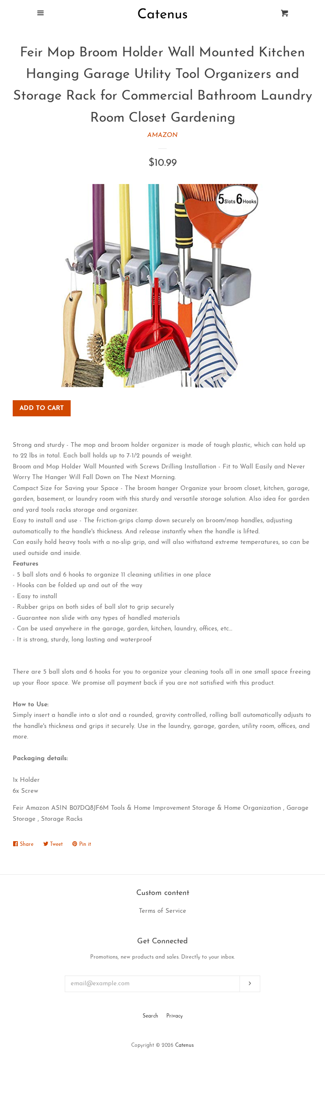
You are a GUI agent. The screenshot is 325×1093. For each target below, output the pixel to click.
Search (150, 1016)
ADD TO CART (41, 408)
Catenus (184, 1045)
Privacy (174, 1016)
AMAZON (162, 135)
